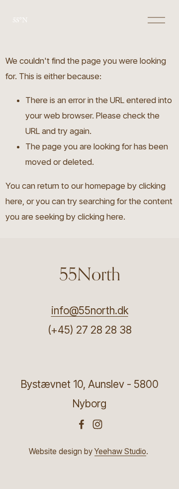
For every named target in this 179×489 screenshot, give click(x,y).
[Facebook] (82, 424)
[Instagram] (97, 424)
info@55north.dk (89, 310)
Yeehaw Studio (120, 451)
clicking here (100, 217)
